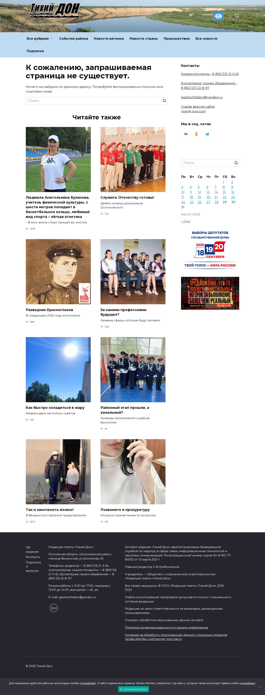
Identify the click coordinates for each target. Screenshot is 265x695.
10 (182, 192)
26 (200, 202)
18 (191, 197)
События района (73, 38)
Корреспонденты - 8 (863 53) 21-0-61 (210, 74)
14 (216, 192)
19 (199, 197)
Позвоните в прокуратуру (125, 510)
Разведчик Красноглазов (49, 310)
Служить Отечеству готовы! (127, 197)
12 (199, 192)
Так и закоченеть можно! (50, 510)
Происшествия (177, 38)
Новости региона (109, 38)
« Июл (186, 221)
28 (217, 202)
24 (183, 202)
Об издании (32, 549)
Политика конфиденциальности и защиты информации (166, 627)
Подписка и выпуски (33, 567)
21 (216, 197)
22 (225, 197)
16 (232, 192)
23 (233, 197)
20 (208, 197)
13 (208, 192)
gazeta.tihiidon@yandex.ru (202, 97)
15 (224, 192)
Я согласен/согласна (133, 689)
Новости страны (144, 38)
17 (182, 197)
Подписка (35, 51)
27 (208, 202)
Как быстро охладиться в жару (55, 408)
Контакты (33, 557)
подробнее (88, 683)
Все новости (206, 38)
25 (191, 202)
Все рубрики (38, 38)
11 (191, 192)
